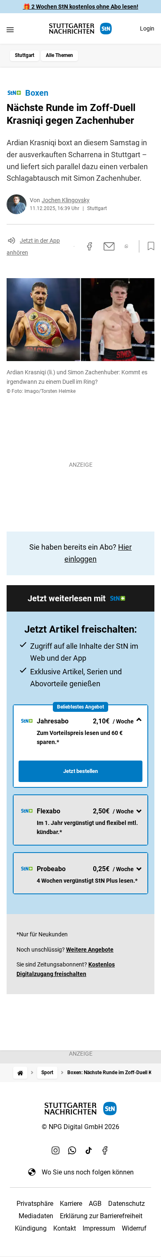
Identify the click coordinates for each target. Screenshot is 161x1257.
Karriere (71, 1203)
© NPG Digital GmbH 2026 (80, 1127)
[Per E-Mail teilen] (109, 246)
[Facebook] (105, 1150)
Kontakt (64, 1228)
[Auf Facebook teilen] (89, 246)
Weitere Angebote (90, 949)
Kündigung (31, 1228)
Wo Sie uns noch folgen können (88, 1172)
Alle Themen (59, 55)
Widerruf (134, 1228)
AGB (95, 1203)
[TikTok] (88, 1150)
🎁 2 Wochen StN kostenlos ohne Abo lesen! (80, 6)
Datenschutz (126, 1203)
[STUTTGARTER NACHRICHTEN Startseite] (80, 29)
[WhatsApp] (72, 1150)
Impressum (99, 1228)
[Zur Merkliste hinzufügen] (148, 246)
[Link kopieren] (74, 246)
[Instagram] (55, 1150)
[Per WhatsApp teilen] (127, 246)
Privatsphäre (35, 1203)
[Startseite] (20, 1073)
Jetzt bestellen (80, 771)
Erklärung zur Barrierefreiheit (101, 1216)
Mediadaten (36, 1216)
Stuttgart (24, 55)
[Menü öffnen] (10, 29)
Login (147, 28)
